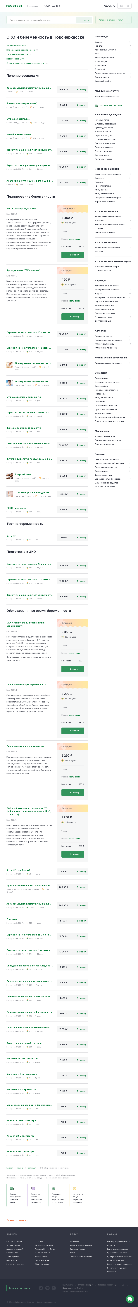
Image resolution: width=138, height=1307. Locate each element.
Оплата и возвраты (115, 1260)
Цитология (100, 401)
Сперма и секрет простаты (108, 440)
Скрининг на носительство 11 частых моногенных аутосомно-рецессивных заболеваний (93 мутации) (29, 347)
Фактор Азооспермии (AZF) (21, 103)
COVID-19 (39, 1241)
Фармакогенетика (103, 475)
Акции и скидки (13, 1245)
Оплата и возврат (85, 1285)
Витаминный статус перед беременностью (29, 459)
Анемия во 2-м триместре (21, 1120)
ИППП (97, 53)
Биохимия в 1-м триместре (21, 1089)
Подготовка (11, 1260)
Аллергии (100, 330)
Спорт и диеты (102, 77)
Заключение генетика (105, 487)
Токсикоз (11, 919)
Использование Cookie (73, 1288)
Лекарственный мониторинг (108, 197)
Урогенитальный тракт (105, 436)
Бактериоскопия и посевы (107, 289)
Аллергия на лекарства (106, 348)
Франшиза (74, 1241)
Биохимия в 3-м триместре (21, 1074)
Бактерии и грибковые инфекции (110, 297)
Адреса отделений (14, 1249)
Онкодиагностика (42, 1253)
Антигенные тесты (103, 317)
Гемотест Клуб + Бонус (45, 1249)
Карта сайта (68, 1285)
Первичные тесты (103, 336)
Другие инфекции (103, 321)
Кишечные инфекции (104, 305)
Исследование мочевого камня (110, 224)
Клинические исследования (108, 174)
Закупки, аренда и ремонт (81, 1245)
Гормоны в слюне (103, 270)
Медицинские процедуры (107, 96)
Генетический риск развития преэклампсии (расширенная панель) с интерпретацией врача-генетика (29, 443)
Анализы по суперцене (108, 114)
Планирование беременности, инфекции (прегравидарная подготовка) (34, 381)
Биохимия (99, 178)
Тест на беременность (17, 54)
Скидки (98, 42)
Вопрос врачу (41, 1256)
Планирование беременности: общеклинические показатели (34, 363)
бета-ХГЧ (11, 536)
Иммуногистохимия (104, 398)
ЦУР (123, 1285)
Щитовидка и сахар (104, 128)
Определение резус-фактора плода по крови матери (29, 965)
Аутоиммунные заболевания (111, 357)
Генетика (100, 454)
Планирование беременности (20, 50)
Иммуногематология (104, 193)
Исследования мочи (106, 211)
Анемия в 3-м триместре (20, 1136)
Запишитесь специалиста (36, 1198)
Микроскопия (102, 431)
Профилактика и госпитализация (110, 73)
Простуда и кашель (104, 147)
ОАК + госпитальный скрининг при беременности (25, 624)
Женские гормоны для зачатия (23, 428)
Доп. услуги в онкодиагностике (110, 421)
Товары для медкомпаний (81, 1256)
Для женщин (101, 61)
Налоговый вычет (42, 1260)
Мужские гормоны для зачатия (23, 397)
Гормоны (99, 182)
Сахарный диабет (103, 81)
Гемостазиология (103, 186)
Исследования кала (106, 242)
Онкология (101, 373)
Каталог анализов (14, 1241)
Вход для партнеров (19, 1288)
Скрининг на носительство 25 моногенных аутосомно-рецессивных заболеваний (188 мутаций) (29, 332)
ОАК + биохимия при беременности (26, 684)
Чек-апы (99, 46)
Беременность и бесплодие (108, 479)
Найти (86, 20)
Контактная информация (117, 1249)
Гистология (100, 394)
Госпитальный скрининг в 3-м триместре (29, 996)
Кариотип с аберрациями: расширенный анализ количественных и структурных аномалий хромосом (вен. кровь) (29, 165)
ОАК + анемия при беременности (25, 746)
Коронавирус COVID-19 (105, 50)
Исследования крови (107, 168)
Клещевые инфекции (104, 309)
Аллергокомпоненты (104, 344)
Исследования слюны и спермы (113, 261)
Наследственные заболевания (109, 463)
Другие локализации (104, 444)
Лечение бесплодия (16, 45)
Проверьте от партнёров (58, 1198)
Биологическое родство (106, 483)
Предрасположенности (106, 467)
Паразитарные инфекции (106, 301)
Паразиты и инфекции (105, 143)
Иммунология (101, 190)
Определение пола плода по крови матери (29, 981)
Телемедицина (12, 1256)
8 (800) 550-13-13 (52, 6)
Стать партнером (77, 1249)
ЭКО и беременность (105, 57)
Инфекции (100, 280)
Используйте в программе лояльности (78, 1198)
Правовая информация (117, 1253)
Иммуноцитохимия (104, 413)
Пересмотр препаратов (106, 390)
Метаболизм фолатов (18, 134)
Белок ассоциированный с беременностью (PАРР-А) (29, 1105)
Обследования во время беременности (25, 63)
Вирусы (98, 293)
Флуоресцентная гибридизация (110, 417)
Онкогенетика (101, 378)
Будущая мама (102, 155)
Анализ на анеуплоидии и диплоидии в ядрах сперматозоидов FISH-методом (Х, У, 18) (29, 180)
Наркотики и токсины (105, 201)
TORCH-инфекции (16, 508)
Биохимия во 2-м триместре (22, 1058)
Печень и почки (102, 120)
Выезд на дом (12, 1253)
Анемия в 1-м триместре (20, 1151)
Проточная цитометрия (106, 409)
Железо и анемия (103, 131)
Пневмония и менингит (105, 313)
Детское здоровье (104, 151)
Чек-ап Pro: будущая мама (21, 208)
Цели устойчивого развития (119, 1256)
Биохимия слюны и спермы (107, 266)
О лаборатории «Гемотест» (119, 1241)
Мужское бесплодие (18, 119)
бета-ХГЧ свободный (18, 870)
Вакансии (111, 1272)
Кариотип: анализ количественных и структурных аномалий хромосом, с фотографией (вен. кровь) (29, 149)
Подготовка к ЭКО (15, 59)
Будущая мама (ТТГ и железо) (23, 270)
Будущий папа (23, 474)
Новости (111, 1245)
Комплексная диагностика (107, 286)
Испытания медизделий (117, 1268)
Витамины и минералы (105, 124)
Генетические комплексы (107, 459)
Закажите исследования (16, 1198)
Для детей (100, 69)
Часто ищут (101, 36)
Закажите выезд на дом (110, 105)
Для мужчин (100, 65)
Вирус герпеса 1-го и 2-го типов (24, 1043)
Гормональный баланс (105, 139)
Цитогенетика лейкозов (106, 405)
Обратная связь (42, 1264)
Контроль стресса (103, 159)
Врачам (73, 1253)
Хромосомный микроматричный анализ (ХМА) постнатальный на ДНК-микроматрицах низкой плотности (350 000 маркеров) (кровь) (29, 903)
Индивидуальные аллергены (108, 340)
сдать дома (74, 239)
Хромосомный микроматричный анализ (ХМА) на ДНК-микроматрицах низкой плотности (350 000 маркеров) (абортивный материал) (29, 88)
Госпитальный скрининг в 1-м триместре (29, 1012)
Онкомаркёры (101, 386)
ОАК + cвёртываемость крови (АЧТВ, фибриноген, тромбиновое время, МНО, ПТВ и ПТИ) (28, 811)
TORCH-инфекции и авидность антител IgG (34, 492)
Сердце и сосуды (103, 135)
